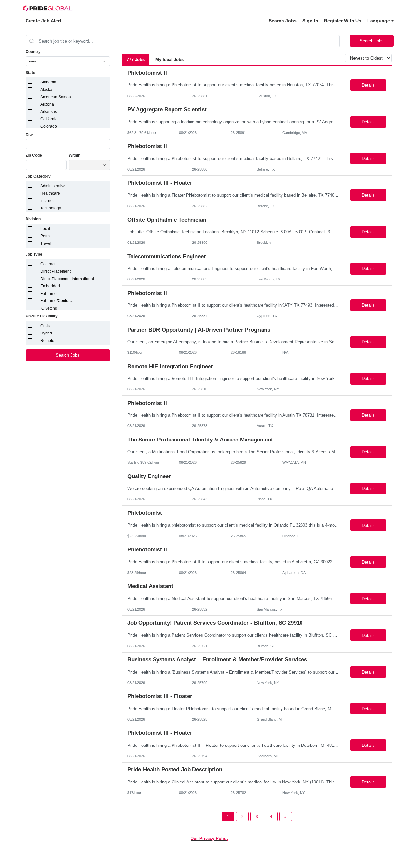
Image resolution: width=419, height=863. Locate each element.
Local (45, 228)
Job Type (34, 254)
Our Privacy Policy (209, 838)
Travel (45, 243)
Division (33, 219)
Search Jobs (283, 20)
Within (74, 155)
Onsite (46, 326)
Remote (47, 340)
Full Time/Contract (56, 300)
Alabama (48, 82)
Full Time (48, 293)
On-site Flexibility (42, 316)
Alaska (46, 89)
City (29, 134)
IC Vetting (48, 308)
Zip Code (34, 155)
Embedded (50, 286)
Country (33, 51)
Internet (47, 200)
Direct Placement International (67, 279)
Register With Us (342, 20)
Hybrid (46, 333)
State (30, 72)
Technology (50, 208)
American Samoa (55, 97)
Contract (47, 264)
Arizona (47, 104)
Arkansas (48, 111)
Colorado (48, 126)
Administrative (52, 186)
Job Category (38, 176)
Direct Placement (55, 271)
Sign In (310, 20)
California (49, 119)
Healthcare (50, 193)
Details (368, 85)
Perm (45, 236)
